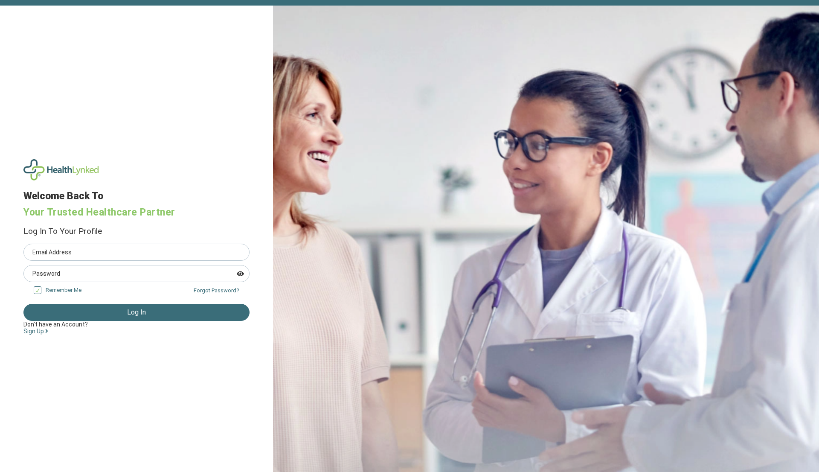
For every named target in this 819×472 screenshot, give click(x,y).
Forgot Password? (216, 290)
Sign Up (34, 331)
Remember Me (63, 290)
